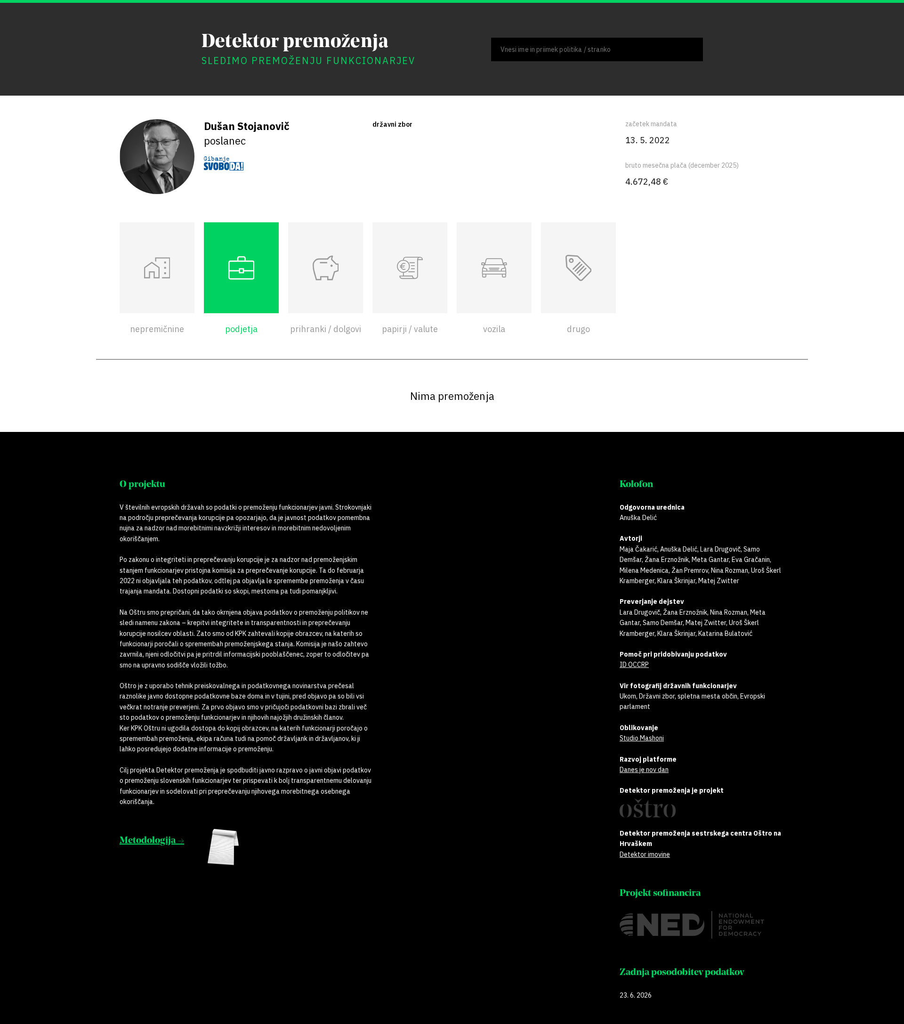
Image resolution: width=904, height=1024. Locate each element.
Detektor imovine (645, 854)
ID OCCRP (634, 664)
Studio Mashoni (642, 738)
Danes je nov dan (644, 769)
